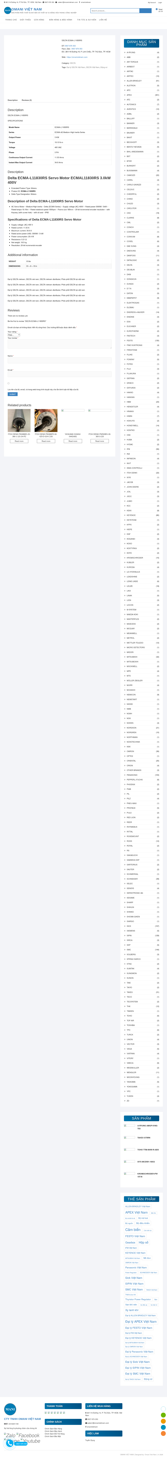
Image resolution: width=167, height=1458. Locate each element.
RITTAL (130, 831)
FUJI (129, 368)
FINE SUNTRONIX (134, 345)
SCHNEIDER (132, 878)
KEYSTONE (132, 520)
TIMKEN (130, 1011)
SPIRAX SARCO (134, 959)
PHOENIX (131, 784)
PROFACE (131, 808)
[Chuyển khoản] (49, 1413)
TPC (128, 1030)
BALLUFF (131, 118)
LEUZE (130, 586)
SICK (129, 926)
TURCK (130, 1034)
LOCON (130, 605)
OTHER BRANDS (134, 770)
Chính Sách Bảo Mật (53, 1436)
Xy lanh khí (131, 1310)
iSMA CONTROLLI (134, 468)
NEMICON (131, 694)
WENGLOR (131, 1072)
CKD (129, 213)
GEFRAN (130, 378)
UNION (130, 1039)
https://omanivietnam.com (77, 57)
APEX (129, 95)
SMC (129, 949)
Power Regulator (131, 1272)
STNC (129, 963)
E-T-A (129, 288)
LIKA (129, 590)
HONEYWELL (132, 425)
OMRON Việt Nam (131, 1262)
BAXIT (129, 137)
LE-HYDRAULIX (133, 571)
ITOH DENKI (132, 472)
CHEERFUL (132, 194)
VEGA (129, 1048)
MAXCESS (131, 623)
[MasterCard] (64, 1413)
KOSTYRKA (132, 548)
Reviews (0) (27, 100)
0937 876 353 (49, 2)
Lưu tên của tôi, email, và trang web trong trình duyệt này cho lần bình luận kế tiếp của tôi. (43, 389)
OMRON (130, 751)
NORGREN (131, 732)
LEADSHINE (132, 576)
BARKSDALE (132, 128)
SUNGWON (132, 973)
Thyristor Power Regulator (138, 1299)
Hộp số (143, 1242)
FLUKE (130, 354)
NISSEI (130, 704)
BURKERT (131, 165)
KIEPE (129, 529)
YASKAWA (131, 1081)
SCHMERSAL (132, 874)
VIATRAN (131, 1053)
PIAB (129, 789)
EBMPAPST (132, 298)
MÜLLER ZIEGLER (135, 680)
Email (10, 370)
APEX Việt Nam (136, 1212)
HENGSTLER (132, 406)
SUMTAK (130, 968)
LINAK (129, 595)
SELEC (130, 883)
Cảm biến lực (148, 1230)
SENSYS (130, 888)
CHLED (130, 203)
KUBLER (130, 562)
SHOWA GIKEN (133, 916)
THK (128, 1006)
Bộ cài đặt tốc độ (130, 1218)
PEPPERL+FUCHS (135, 779)
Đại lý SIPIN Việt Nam (138, 1367)
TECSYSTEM (132, 1001)
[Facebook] (28, 1435)
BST (128, 156)
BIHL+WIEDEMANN (135, 151)
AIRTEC (130, 76)
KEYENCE (131, 515)
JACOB (130, 482)
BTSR (129, 161)
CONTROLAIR (133, 231)
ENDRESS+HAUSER (135, 312)
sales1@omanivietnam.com (68, 2)
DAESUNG (131, 250)
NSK (129, 746)
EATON (130, 293)
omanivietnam (85, 2)
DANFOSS (131, 255)
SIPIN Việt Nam (134, 1283)
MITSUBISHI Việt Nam (132, 1258)
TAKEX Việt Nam (151, 1290)
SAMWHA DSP (133, 860)
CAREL (130, 180)
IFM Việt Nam (131, 1247)
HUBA (129, 439)
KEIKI (129, 510)
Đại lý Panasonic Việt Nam (139, 1351)
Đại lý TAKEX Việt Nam (133, 1379)
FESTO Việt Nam (135, 1236)
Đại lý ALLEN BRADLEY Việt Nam (140, 1315)
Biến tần (153, 1213)
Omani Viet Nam (150, 1454)
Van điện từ (154, 1305)
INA (128, 453)
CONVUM (131, 236)
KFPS (129, 524)
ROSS (129, 841)
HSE (129, 435)
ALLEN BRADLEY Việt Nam (137, 1206)
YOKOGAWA (132, 1086)
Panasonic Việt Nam (136, 1267)
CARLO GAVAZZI (134, 184)
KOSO (129, 543)
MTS (129, 675)
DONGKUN (131, 279)
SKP (128, 945)
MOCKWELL (132, 666)
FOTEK (130, 364)
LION (129, 600)
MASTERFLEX (133, 619)
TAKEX (130, 992)
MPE (129, 671)
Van (155, 1299)
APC (129, 90)
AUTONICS (131, 104)
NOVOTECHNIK (133, 741)
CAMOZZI (131, 175)
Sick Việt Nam (133, 1278)
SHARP (130, 902)
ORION (130, 765)
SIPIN (129, 935)
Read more (19, 441)
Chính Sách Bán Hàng (53, 1428)
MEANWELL (132, 633)
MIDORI (130, 652)
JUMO (129, 501)
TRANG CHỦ (11, 20)
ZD (128, 1100)
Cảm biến (132, 1229)
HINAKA (130, 411)
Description (13, 100)
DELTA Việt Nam (93, 67)
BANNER (130, 123)
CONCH (130, 227)
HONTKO (131, 430)
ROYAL (130, 845)
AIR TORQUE (132, 61)
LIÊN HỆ (103, 20)
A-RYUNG (131, 52)
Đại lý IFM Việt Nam (133, 1333)
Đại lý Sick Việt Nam (137, 1362)
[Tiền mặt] (55, 1413)
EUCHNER (131, 326)
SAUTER (130, 869)
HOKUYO (131, 420)
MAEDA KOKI (132, 614)
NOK (129, 718)
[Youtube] (30, 1440)
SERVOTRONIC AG (135, 893)
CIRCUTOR (131, 208)
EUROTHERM (133, 331)
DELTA (73, 63)
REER (129, 822)
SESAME (130, 897)
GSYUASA (131, 387)
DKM (129, 274)
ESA (128, 321)
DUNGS (130, 283)
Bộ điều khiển (143, 1223)
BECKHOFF (132, 142)
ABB (128, 57)
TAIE (129, 982)
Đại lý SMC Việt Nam (137, 1373)
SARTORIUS (132, 864)
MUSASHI (131, 690)
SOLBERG (131, 954)
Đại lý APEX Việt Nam (141, 1321)
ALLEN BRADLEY (134, 80)
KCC (129, 505)
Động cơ (103, 67)
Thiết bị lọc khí (130, 1294)
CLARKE (130, 217)
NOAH (129, 713)
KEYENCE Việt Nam (135, 1252)
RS (128, 850)
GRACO (130, 383)
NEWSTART (132, 699)
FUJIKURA (131, 373)
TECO (129, 996)
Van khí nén (131, 1304)
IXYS (129, 477)
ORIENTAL (131, 760)
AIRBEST (131, 66)
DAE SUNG (131, 246)
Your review (13, 338)
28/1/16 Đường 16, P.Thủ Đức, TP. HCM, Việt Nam (23, 2)
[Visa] (52, 1413)
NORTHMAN (132, 737)
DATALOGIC (132, 260)
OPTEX (130, 756)
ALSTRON (131, 85)
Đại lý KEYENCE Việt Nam (138, 1337)
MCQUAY (131, 628)
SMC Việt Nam (134, 1289)
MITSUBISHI (132, 656)
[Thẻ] (61, 1413)
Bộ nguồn (129, 1223)
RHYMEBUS (132, 826)
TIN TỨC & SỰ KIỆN (86, 20)
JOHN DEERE (133, 486)
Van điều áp (143, 1305)
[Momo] (46, 1413)
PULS (129, 812)
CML (129, 222)
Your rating (12, 331)
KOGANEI (131, 538)
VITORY (130, 1058)
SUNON (130, 978)
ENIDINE (130, 316)
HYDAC (130, 444)
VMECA (130, 1063)
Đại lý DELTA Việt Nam (76, 67)
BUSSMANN (132, 170)
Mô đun (147, 1257)
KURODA (131, 567)
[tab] (13, 100)
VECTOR (130, 1044)
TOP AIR (130, 1020)
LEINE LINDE (132, 581)
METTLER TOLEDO (135, 642)
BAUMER (131, 132)
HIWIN (129, 416)
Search (145, 10)
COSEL (130, 241)
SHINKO (130, 911)
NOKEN (130, 723)
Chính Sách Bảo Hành (53, 1431)
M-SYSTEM (131, 609)
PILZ (129, 798)
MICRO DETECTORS (136, 647)
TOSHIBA (131, 1025)
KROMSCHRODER (135, 557)
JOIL (129, 491)
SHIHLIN (130, 907)
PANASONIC (132, 775)
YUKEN (130, 1096)
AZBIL (129, 113)
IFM (128, 449)
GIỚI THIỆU (25, 20)
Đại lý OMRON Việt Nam (134, 1346)
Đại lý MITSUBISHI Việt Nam (134, 1342)
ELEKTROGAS (133, 302)
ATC (128, 99)
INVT (129, 463)
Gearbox (130, 1242)
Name (11, 355)
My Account (152, 2)
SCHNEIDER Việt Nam (148, 1272)
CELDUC (130, 189)
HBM (129, 401)
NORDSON (131, 727)
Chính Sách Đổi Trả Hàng (55, 1433)
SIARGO (130, 921)
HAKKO (130, 392)
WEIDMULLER (133, 1067)
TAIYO (129, 987)
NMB (129, 708)
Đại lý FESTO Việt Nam (138, 1327)
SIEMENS (131, 930)
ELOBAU (130, 307)
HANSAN (130, 397)
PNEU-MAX (132, 803)
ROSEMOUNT (133, 836)
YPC (129, 1091)
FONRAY (130, 359)
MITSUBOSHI (132, 661)
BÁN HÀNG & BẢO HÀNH (60, 20)
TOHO (129, 1015)
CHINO (130, 198)
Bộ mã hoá (143, 1218)
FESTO (130, 340)
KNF (128, 534)
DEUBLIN (131, 269)
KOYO (129, 553)
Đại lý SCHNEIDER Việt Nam (136, 1356)
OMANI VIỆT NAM (26, 9)
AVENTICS (131, 109)
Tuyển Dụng (90, 1440)
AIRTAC (130, 71)
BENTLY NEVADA (134, 146)
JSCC (129, 496)
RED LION (131, 817)
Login (160, 2)
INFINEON (131, 458)
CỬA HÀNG (39, 20)
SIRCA (129, 940)
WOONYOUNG (133, 1077)
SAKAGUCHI (132, 855)
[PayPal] (58, 1413)
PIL (128, 793)
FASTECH (131, 335)
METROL (130, 638)
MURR (129, 685)
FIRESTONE (132, 350)
